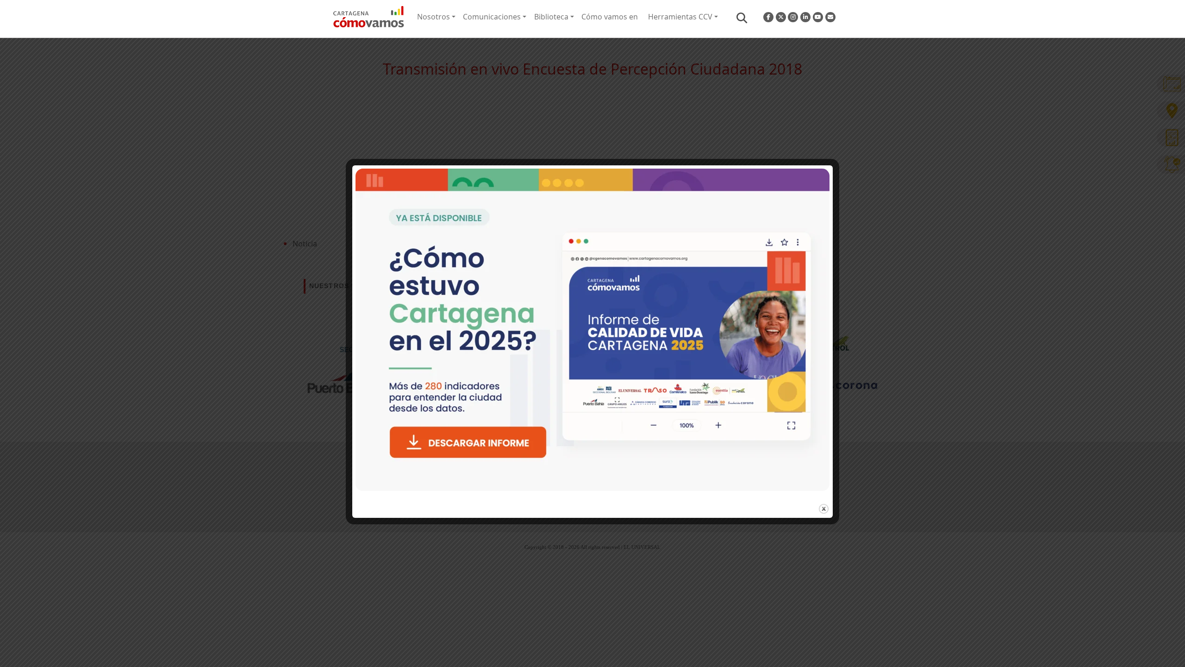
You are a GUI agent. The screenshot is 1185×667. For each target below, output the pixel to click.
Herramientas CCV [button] (680, 17)
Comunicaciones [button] (492, 17)
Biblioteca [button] (551, 17)
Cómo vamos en (609, 17)
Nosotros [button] (433, 17)
